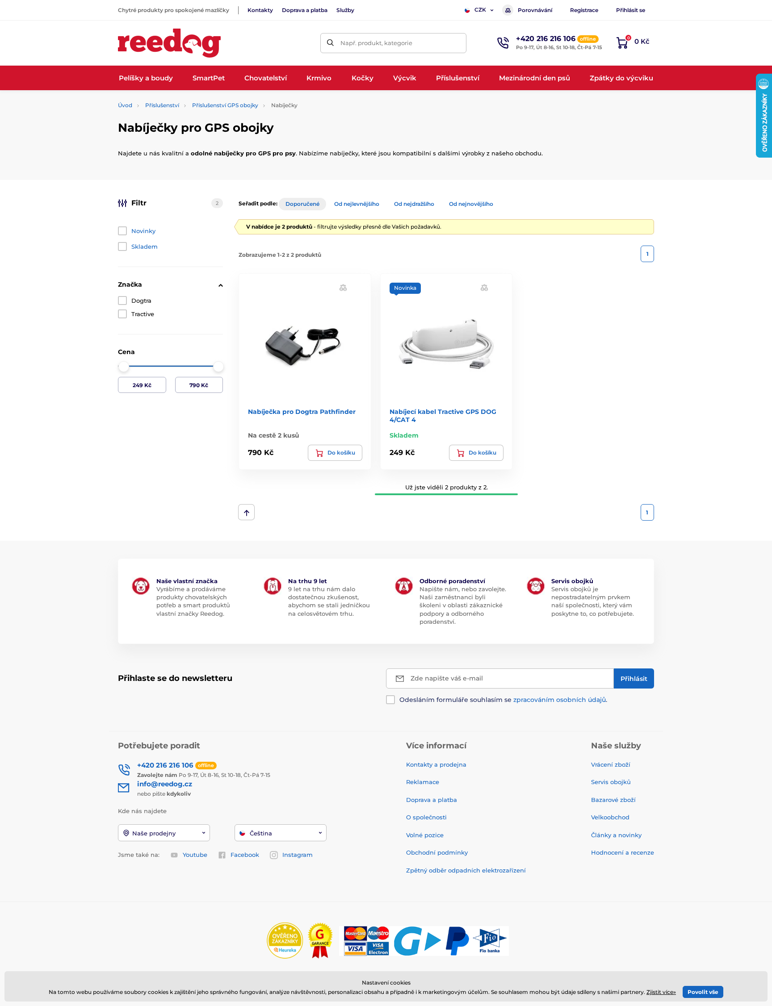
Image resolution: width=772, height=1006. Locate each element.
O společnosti (426, 817)
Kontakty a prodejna (436, 764)
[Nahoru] (246, 512)
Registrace (584, 10)
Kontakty (260, 10)
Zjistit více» (661, 992)
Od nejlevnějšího (356, 203)
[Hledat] (330, 43)
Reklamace (422, 781)
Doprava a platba (304, 10)
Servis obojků (611, 781)
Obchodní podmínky (437, 852)
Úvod (125, 105)
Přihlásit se (630, 10)
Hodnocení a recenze (622, 852)
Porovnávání (535, 10)
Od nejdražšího (414, 203)
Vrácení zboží (610, 764)
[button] (343, 287)
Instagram (297, 854)
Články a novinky (616, 835)
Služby (345, 10)
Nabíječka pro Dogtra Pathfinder (302, 412)
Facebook (245, 854)
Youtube (195, 854)
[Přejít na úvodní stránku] (169, 43)
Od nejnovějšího (471, 203)
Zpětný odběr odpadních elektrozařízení (466, 870)
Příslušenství (162, 105)
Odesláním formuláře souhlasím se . (503, 700)
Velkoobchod (610, 817)
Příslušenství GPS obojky (225, 105)
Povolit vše (703, 992)
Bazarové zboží (613, 799)
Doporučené (302, 203)
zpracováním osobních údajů (559, 700)
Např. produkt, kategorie (376, 42)
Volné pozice (425, 835)
